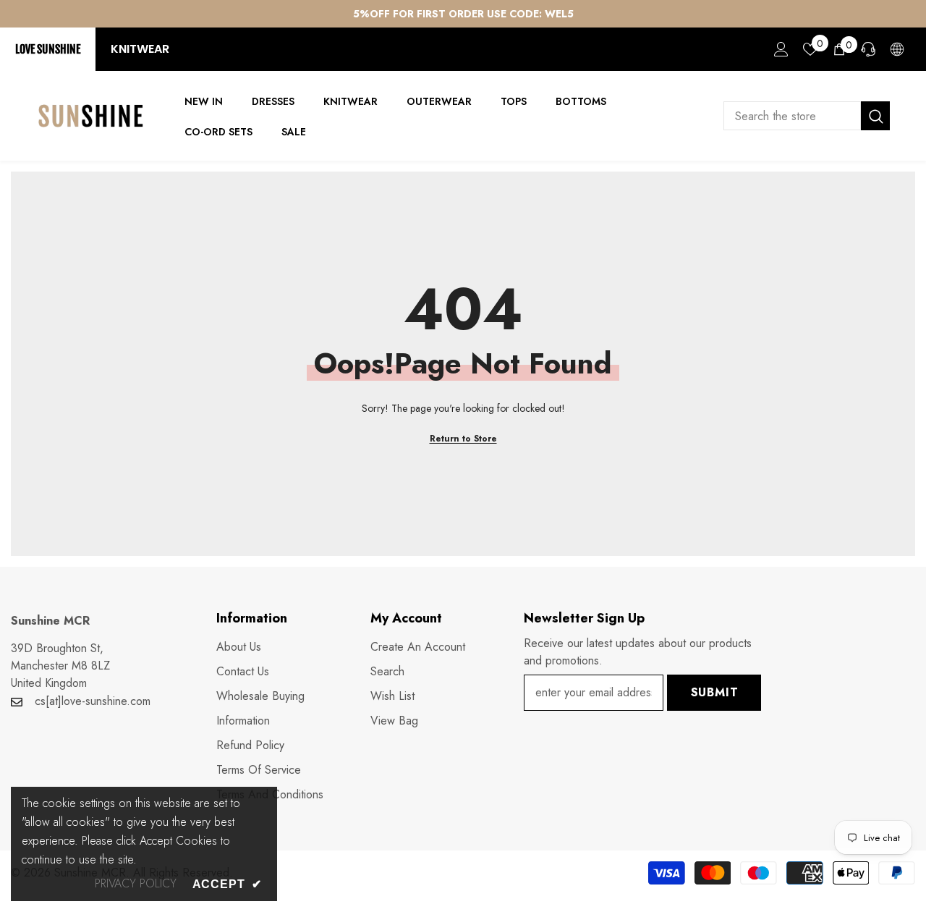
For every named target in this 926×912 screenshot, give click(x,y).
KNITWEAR (140, 49)
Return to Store (463, 438)
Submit (715, 692)
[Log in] (781, 49)
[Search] (806, 115)
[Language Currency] (897, 49)
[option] (463, 14)
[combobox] (792, 115)
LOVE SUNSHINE (47, 49)
